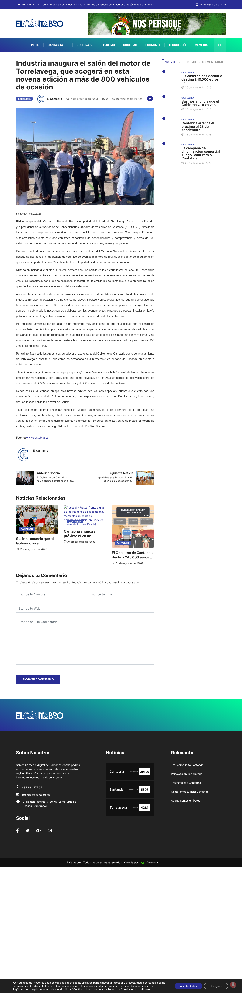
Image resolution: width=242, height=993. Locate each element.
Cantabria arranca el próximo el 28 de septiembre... (198, 126)
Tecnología (177, 45)
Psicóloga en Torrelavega (186, 773)
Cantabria (55, 45)
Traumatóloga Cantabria (186, 782)
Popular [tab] (189, 62)
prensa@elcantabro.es (36, 794)
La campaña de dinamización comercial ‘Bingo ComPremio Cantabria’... (201, 153)
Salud (205, 58)
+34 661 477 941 (32, 787)
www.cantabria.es (37, 437)
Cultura (83, 45)
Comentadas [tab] (212, 62)
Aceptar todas (188, 986)
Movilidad (202, 45)
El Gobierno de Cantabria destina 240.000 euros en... (202, 79)
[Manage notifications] (233, 985)
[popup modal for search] (220, 45)
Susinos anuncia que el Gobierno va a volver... (200, 103)
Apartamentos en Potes (185, 800)
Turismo (109, 45)
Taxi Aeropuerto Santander (187, 765)
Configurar (216, 986)
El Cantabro (54, 98)
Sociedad (130, 45)
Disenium (152, 862)
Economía (152, 45)
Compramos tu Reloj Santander (190, 791)
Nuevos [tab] (171, 62)
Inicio (35, 45)
